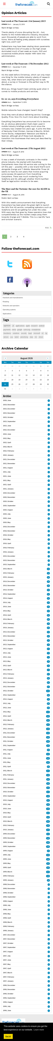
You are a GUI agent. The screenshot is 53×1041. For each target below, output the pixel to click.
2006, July (7, 1006)
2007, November (9, 939)
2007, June (7, 960)
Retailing (6, 302)
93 (48, 851)
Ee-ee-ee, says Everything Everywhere (20, 99)
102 (48, 691)
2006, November (9, 989)
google (19, 330)
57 (48, 649)
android (41, 326)
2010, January (8, 830)
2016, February (8, 548)
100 (48, 716)
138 (48, 775)
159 (48, 855)
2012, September (9, 695)
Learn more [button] (39, 1030)
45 (48, 585)
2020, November (9, 497)
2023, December (9, 409)
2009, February (8, 876)
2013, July (7, 653)
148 (48, 846)
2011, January (8, 779)
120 (48, 758)
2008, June (7, 909)
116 (48, 779)
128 (48, 809)
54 (48, 590)
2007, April (7, 968)
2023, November (9, 413)
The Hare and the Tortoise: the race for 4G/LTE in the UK (26, 190)
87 (48, 687)
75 (48, 653)
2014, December (9, 581)
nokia (14, 330)
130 (48, 741)
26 (48, 577)
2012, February (8, 724)
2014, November (9, 585)
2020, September (9, 506)
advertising (24, 337)
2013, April (7, 666)
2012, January (8, 729)
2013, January (8, 678)
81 (48, 682)
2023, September (9, 421)
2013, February (8, 674)
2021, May (7, 480)
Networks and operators (11, 306)
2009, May (7, 863)
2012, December (9, 682)
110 (48, 720)
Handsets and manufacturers (13, 298)
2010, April (7, 817)
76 (48, 644)
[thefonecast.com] (26, 4)
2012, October (8, 691)
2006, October (8, 994)
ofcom (41, 337)
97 (48, 674)
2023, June (7, 426)
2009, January (8, 880)
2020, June (7, 518)
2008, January (8, 931)
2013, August (8, 649)
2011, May (6, 762)
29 (48, 880)
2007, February (8, 977)
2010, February (8, 825)
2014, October (8, 590)
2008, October (8, 893)
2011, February (8, 775)
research (34, 326)
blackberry (7, 333)
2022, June (7, 434)
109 (48, 737)
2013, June (7, 657)
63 (48, 619)
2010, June (7, 809)
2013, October (8, 640)
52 (48, 611)
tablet (17, 337)
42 (48, 594)
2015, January (8, 577)
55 (48, 615)
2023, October (8, 417)
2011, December (9, 733)
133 (48, 712)
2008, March (7, 922)
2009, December (9, 834)
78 (48, 623)
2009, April (7, 867)
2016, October (8, 535)
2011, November (9, 737)
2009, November (9, 838)
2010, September (9, 796)
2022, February (8, 451)
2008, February (8, 926)
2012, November (9, 687)
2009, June (7, 859)
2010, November (9, 787)
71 (48, 640)
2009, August (8, 851)
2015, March (7, 569)
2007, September (9, 947)
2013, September (9, 644)
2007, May (7, 964)
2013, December (9, 632)
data (31, 337)
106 (48, 733)
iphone (6, 337)
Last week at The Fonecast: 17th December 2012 (25, 63)
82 (48, 766)
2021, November (9, 463)
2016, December (9, 527)
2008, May (7, 914)
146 (48, 838)
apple (28, 326)
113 (48, 724)
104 (48, 821)
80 (48, 708)
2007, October (8, 943)
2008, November (9, 888)
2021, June (7, 476)
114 (48, 813)
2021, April (7, 485)
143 (48, 830)
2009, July (7, 855)
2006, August (8, 1002)
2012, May (7, 712)
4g (46, 333)
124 (48, 754)
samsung (26, 330)
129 (48, 729)
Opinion (4, 24)
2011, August (8, 750)
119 (48, 745)
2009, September (9, 846)
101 (48, 771)
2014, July (7, 602)
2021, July (7, 472)
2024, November (9, 405)
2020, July (7, 514)
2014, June (7, 607)
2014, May (7, 611)
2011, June (7, 758)
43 (48, 602)
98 (48, 695)
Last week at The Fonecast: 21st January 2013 (24, 21)
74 (48, 666)
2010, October (8, 792)
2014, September (9, 594)
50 (48, 607)
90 (48, 750)
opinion (7, 325)
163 (48, 872)
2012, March (7, 720)
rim (36, 337)
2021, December (9, 459)
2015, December (9, 556)
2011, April (7, 766)
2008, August (8, 901)
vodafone (16, 333)
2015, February (8, 573)
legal (30, 333)
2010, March (7, 821)
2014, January (8, 628)
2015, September (9, 564)
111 (48, 800)
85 (48, 628)
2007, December (9, 935)
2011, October (8, 741)
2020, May (7, 522)
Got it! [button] (8, 1036)
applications (20, 326)
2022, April (7, 442)
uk (13, 326)
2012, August (8, 699)
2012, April (7, 716)
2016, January (8, 552)
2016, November (9, 531)
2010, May (7, 813)
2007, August (8, 952)
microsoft (37, 333)
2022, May (7, 438)
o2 (42, 333)
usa (11, 337)
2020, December (9, 493)
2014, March (7, 619)
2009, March (7, 872)
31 (48, 598)
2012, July (7, 703)
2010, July (7, 804)
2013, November (9, 636)
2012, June (7, 708)
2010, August (8, 800)
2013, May (7, 661)
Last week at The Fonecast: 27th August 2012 (23, 148)
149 (48, 842)
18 (48, 573)
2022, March (7, 447)
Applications (7, 314)
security (23, 333)
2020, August (8, 510)
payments (7, 330)
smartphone (36, 330)
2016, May (7, 539)
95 (48, 678)
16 (48, 569)
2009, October (8, 842)
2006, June (7, 1010)
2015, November (9, 560)
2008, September (9, 897)
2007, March (7, 973)
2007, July (7, 956)
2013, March (7, 670)
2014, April (7, 615)
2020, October (8, 501)
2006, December (9, 985)
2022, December (9, 430)
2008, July (7, 905)
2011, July (6, 754)
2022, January (8, 455)
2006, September (9, 998)
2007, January (8, 981)
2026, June (7, 400)
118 (48, 783)
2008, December (9, 884)
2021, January (8, 489)
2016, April (7, 543)
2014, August (8, 598)
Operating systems (9, 310)
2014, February (8, 623)
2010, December (9, 783)
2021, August (8, 468)
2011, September (9, 745)
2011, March (7, 771)
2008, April (7, 918)
